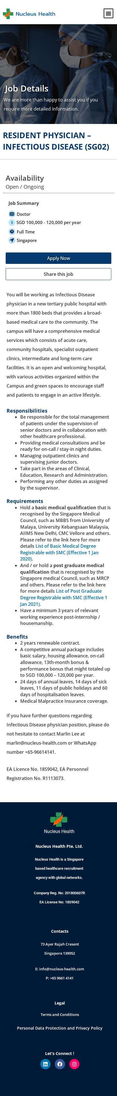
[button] (108, 13)
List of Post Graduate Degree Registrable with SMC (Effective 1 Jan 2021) (63, 597)
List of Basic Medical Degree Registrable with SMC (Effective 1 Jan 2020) (59, 552)
